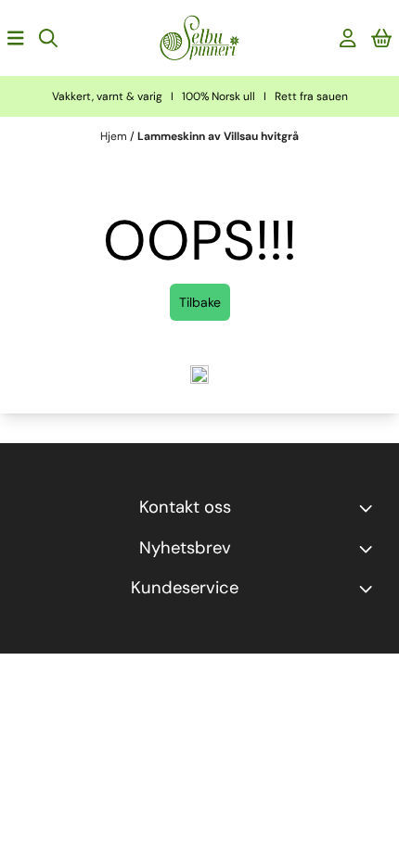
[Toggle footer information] (369, 508)
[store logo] (199, 38)
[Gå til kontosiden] (348, 38)
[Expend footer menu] (369, 588)
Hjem (115, 136)
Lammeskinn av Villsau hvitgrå (218, 136)
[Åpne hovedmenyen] (16, 38)
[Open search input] (48, 38)
